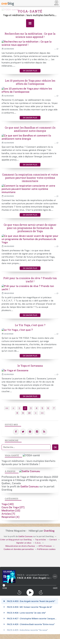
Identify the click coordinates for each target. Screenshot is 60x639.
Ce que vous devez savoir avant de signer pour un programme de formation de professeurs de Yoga (30, 228)
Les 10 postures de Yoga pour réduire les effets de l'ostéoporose (30, 82)
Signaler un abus (24, 542)
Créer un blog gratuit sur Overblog (16, 539)
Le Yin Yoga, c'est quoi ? (30, 325)
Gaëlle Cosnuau (29, 486)
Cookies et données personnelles (19, 549)
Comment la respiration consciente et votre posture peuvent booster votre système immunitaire (30, 178)
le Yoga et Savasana (30, 365)
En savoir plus (30, 70)
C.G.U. (38, 542)
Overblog (49, 531)
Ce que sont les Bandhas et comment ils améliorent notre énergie (30, 129)
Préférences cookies (46, 549)
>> (42, 413)
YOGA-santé (30, 11)
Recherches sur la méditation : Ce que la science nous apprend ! (30, 35)
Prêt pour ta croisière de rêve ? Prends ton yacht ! (30, 279)
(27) (13, 507)
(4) (10, 517)
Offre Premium (45, 546)
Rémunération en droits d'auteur (20, 546)
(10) (11, 510)
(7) (8, 514)
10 (29, 413)
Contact (53, 539)
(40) (8, 504)
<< (7, 408)
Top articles (40, 539)
